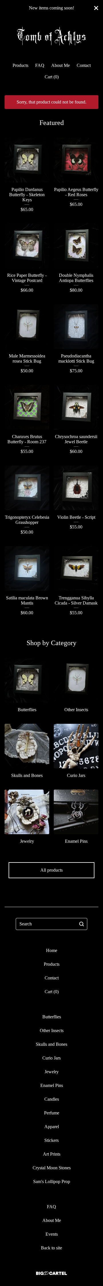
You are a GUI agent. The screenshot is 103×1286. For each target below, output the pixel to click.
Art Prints (51, 1154)
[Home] (51, 37)
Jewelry (52, 1071)
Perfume (51, 1112)
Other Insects (52, 1030)
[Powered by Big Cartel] (51, 1273)
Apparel (51, 1126)
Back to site (51, 1247)
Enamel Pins (51, 1085)
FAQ (39, 65)
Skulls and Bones (51, 1044)
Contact (84, 65)
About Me (60, 65)
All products (51, 870)
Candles (51, 1099)
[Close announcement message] (96, 8)
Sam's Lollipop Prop (51, 1181)
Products (20, 65)
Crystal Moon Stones (52, 1167)
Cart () (52, 76)
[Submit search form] (81, 924)
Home (51, 950)
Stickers (51, 1140)
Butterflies (51, 1016)
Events (51, 1234)
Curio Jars (51, 1058)
